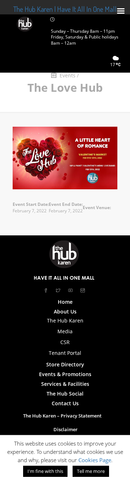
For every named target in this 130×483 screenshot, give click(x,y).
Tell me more (91, 471)
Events (67, 75)
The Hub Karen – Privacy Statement (62, 415)
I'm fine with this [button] (45, 471)
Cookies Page (94, 460)
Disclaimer (65, 429)
